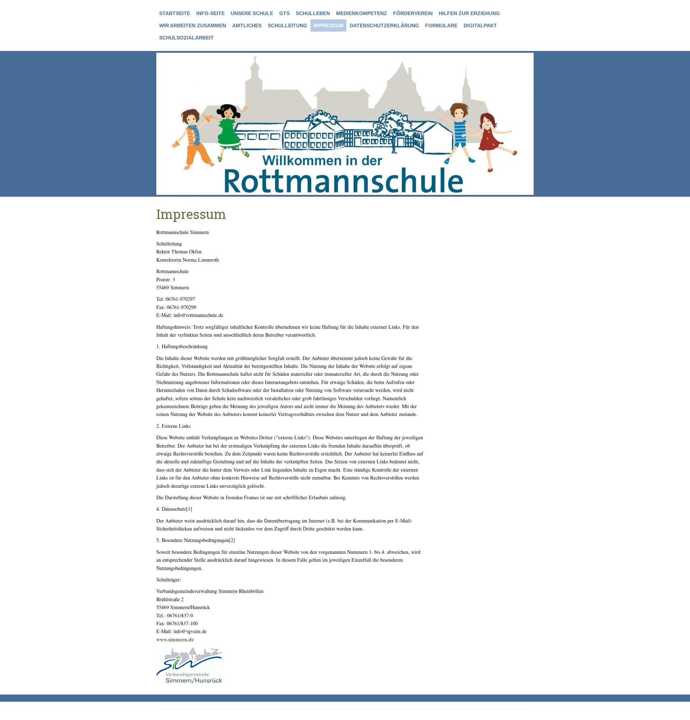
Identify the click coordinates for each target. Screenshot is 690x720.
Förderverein (413, 13)
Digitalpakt (480, 25)
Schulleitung (287, 25)
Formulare (441, 25)
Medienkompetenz (361, 13)
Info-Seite (210, 13)
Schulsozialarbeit (186, 38)
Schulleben (313, 13)
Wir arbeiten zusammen (192, 25)
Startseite (174, 13)
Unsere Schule (252, 13)
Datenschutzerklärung (384, 25)
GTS (284, 13)
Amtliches (247, 25)
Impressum (328, 25)
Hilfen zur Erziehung (469, 13)
